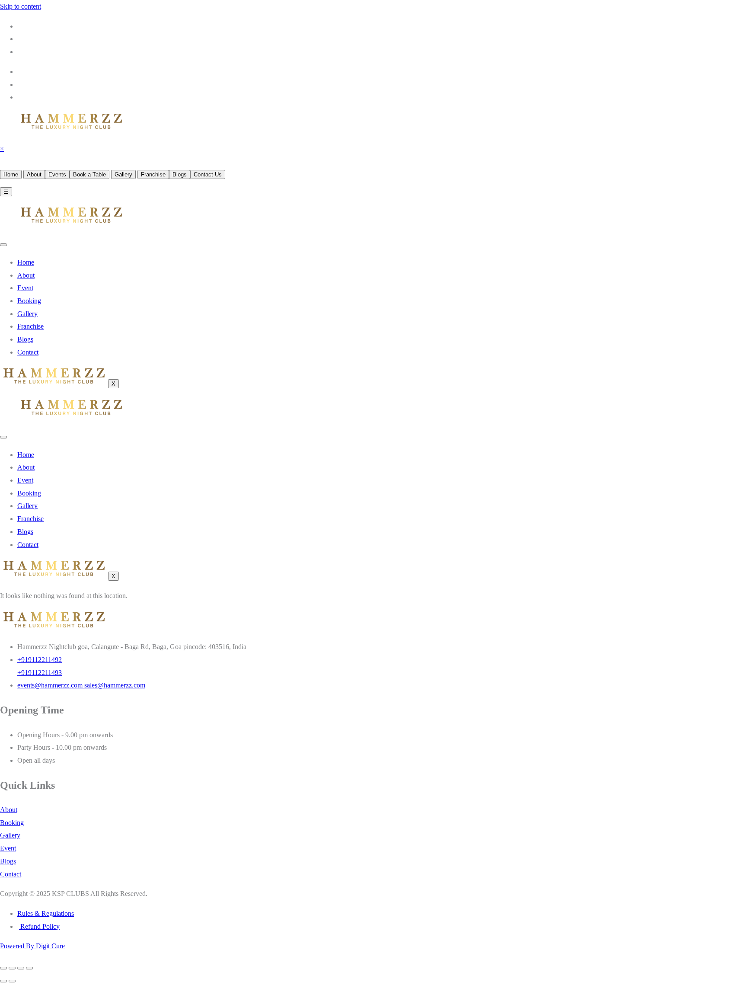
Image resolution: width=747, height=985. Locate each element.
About (34, 174)
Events (57, 174)
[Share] (20, 968)
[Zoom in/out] (3, 968)
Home (10, 174)
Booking (29, 300)
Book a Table (89, 174)
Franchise (153, 174)
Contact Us (208, 174)
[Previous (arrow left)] (3, 981)
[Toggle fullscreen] (12, 968)
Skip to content (20, 6)
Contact (27, 352)
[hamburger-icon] (3, 244)
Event (25, 287)
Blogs (179, 174)
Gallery (123, 174)
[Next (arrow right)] (12, 981)
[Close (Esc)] (29, 968)
